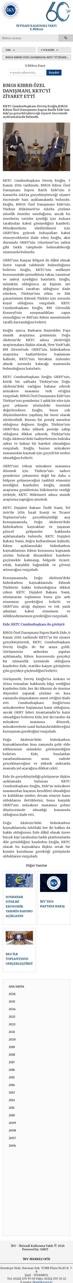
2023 (12, 1016)
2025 (12, 1001)
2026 (12, 994)
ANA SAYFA (16, 986)
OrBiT (44, 1249)
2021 (12, 1032)
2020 (12, 1039)
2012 (12, 1100)
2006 (12, 1145)
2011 (11, 1107)
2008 (12, 1130)
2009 (12, 1123)
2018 (12, 1054)
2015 (12, 1077)
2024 (12, 1009)
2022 (12, 1024)
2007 (12, 1138)
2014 (8, 50)
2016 (12, 1070)
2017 (12, 1062)
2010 (12, 1115)
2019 (12, 1047)
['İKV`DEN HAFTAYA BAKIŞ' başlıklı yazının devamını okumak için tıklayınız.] (53, 897)
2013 (12, 1092)
